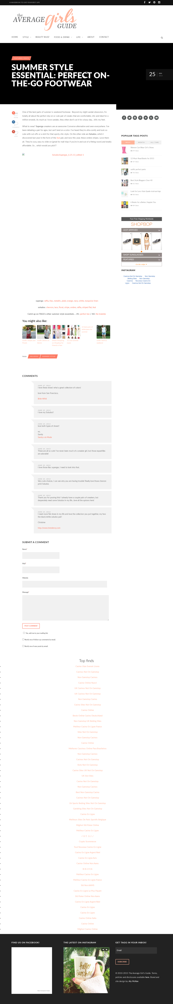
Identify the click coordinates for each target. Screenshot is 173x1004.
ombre (73, 307)
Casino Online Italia (87, 918)
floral (61, 307)
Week (128, 142)
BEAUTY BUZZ (42, 37)
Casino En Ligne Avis (87, 858)
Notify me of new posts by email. (36, 646)
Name (24, 549)
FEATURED (128, 259)
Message (25, 592)
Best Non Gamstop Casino (87, 792)
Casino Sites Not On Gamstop (87, 705)
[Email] (156, 118)
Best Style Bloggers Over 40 (141, 180)
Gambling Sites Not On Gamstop (87, 809)
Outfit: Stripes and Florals (28, 342)
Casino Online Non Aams (87, 863)
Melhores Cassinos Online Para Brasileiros (88, 749)
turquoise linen (91, 301)
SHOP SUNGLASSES (133, 255)
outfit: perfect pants (138, 169)
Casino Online (87, 710)
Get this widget (141, 264)
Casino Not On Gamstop (87, 781)
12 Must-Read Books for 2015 (142, 158)
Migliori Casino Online (87, 929)
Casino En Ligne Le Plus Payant (87, 891)
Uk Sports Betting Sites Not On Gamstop (87, 803)
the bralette (101, 314)
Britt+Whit (42, 399)
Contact (104, 37)
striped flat (87, 307)
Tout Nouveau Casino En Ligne (87, 847)
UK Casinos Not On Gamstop (87, 688)
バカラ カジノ (87, 836)
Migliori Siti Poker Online (87, 825)
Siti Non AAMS (87, 885)
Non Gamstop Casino (87, 699)
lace (56, 307)
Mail (24, 563)
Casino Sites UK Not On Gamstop (88, 770)
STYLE (26, 37)
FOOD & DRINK (62, 37)
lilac (51, 301)
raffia (46, 301)
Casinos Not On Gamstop (87, 672)
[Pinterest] (140, 118)
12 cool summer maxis (72, 342)
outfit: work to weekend (102, 342)
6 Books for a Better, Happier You (143, 202)
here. (147, 977)
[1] (142, 252)
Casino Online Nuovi (87, 683)
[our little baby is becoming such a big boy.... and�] (86, 970)
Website (25, 578)
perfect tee (85, 314)
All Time (155, 142)
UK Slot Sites (87, 776)
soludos (34, 356)
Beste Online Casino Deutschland (87, 716)
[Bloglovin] (145, 118)
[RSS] (151, 118)
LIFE (78, 37)
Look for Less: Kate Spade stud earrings (146, 191)
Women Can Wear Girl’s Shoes (142, 148)
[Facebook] (124, 118)
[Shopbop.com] (141, 224)
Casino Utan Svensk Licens (87, 666)
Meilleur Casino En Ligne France (87, 727)
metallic (57, 301)
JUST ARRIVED (130, 230)
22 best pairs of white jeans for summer (87, 329)
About (90, 37)
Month (141, 142)
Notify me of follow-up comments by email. (40, 640)
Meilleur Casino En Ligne (87, 831)
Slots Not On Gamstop (87, 765)
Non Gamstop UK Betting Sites (87, 721)
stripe (66, 307)
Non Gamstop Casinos (87, 677)
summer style (48, 356)
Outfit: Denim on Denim (43, 342)
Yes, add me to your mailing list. (37, 633)
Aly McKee (133, 981)
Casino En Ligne (87, 814)
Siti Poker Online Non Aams (87, 896)
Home (15, 37)
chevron (49, 307)
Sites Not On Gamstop (88, 732)
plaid (64, 301)
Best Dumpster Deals (44, 990)
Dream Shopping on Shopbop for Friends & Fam (58, 343)
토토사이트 (87, 869)
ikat (58, 138)
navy (76, 301)
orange (70, 301)
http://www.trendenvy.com (49, 528)
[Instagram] (135, 118)
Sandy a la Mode (45, 437)
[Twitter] (129, 118)
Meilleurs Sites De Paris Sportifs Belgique (87, 820)
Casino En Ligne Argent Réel (87, 853)
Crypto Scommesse (87, 842)
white (81, 301)
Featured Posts (21, 58)
